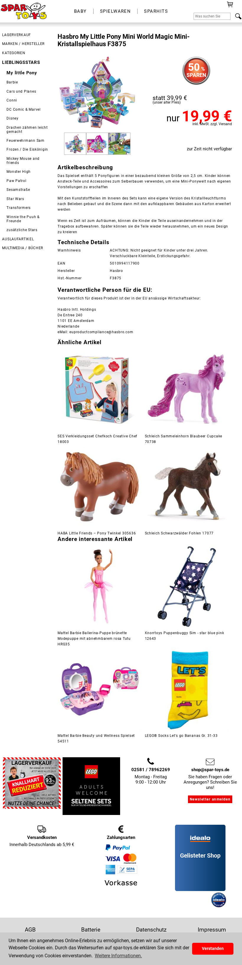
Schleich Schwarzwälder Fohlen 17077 (179, 533)
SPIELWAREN (115, 11)
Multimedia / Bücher (22, 248)
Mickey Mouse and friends (23, 161)
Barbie (12, 82)
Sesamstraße (18, 190)
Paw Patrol (16, 181)
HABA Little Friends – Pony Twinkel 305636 (97, 533)
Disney (12, 118)
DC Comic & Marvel (23, 109)
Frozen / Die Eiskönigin (27, 149)
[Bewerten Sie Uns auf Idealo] (192, 906)
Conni (11, 100)
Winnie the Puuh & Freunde (22, 219)
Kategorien (13, 53)
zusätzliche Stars (21, 230)
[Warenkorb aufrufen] (230, 6)
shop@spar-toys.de (210, 769)
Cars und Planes (21, 91)
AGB (30, 929)
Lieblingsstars (21, 62)
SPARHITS (156, 11)
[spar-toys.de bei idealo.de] (218, 906)
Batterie (90, 929)
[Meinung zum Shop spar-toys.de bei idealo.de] (200, 889)
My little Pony (21, 72)
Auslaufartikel (18, 239)
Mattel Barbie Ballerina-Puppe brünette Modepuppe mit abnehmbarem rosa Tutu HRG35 (94, 638)
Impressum (212, 929)
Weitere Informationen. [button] (118, 955)
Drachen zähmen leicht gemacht (27, 129)
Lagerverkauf (16, 35)
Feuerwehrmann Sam (25, 140)
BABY (80, 11)
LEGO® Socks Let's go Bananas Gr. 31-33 (181, 736)
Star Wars (15, 199)
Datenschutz (151, 929)
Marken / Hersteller (23, 44)
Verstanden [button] (213, 948)
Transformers (18, 208)
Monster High (18, 172)
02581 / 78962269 (150, 769)
